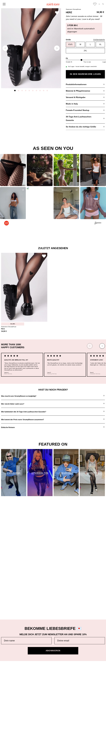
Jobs (58, 681)
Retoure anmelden (9, 681)
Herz (3, 329)
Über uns (60, 672)
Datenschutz (7, 710)
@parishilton (39, 473)
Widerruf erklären (9, 723)
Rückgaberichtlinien (10, 676)
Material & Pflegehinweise (78, 91)
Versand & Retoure (9, 672)
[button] (99, 4)
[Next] (57, 48)
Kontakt (4, 694)
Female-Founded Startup (77, 110)
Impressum (6, 715)
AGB (3, 706)
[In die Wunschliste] (57, 13)
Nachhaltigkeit (62, 676)
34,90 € (4, 331)
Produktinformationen (76, 84)
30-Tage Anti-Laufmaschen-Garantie (79, 118)
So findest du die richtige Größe (81, 127)
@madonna (13, 473)
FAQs (3, 689)
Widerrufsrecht (7, 719)
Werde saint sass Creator (67, 685)
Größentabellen (8, 685)
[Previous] (5, 48)
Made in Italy (72, 104)
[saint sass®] (53, 4)
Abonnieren (53, 651)
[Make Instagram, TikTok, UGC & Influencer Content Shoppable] (98, 223)
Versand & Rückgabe (75, 97)
